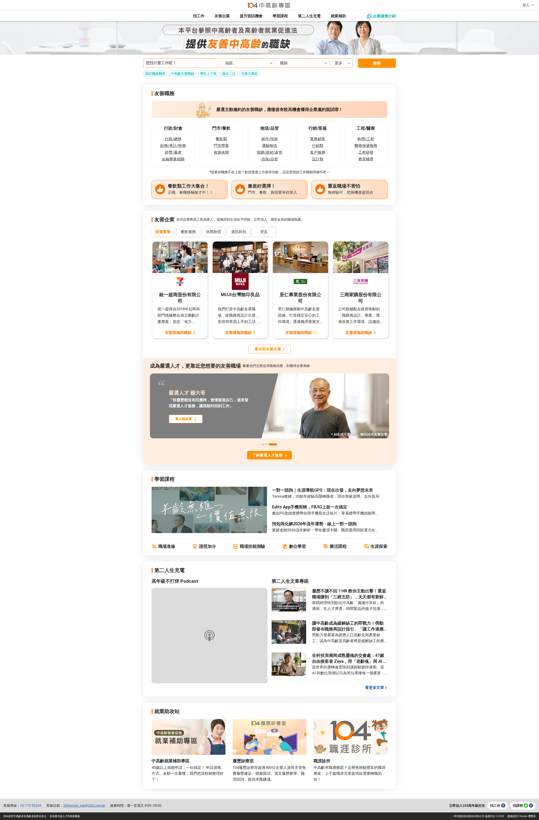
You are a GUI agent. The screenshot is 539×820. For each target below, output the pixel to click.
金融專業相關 (173, 159)
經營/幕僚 (173, 152)
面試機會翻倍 (155, 74)
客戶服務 (317, 152)
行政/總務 (173, 139)
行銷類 (317, 145)
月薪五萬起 (249, 74)
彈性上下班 (208, 74)
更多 (264, 231)
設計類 (317, 159)
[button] (526, 5)
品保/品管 (269, 159)
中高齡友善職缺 (182, 74)
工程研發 (366, 152)
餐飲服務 (188, 231)
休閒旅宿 (213, 231)
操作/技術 (269, 139)
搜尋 (377, 63)
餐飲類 (221, 139)
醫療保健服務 (366, 145)
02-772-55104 (30, 805)
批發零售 (163, 231)
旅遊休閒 (221, 152)
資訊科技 (238, 231)
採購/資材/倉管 (269, 152)
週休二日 (229, 74)
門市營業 (221, 145)
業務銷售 (317, 139)
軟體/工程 (366, 139)
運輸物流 (269, 145)
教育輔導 (366, 159)
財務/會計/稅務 (173, 145)
